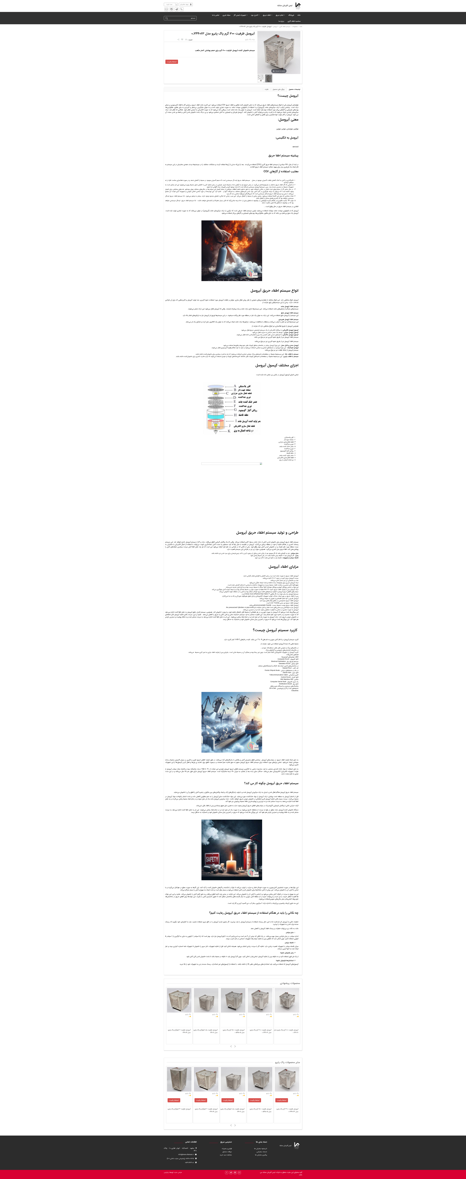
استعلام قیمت (171, 61)
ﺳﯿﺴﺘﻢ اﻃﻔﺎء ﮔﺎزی (284, 26)
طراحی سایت (177, 1172)
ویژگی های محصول (278, 89)
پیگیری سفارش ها (261, 1155)
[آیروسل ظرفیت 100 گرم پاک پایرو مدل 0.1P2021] (287, 1079)
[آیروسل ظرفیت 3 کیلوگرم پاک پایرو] (179, 1000)
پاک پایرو (188, 1093)
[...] (261, 78)
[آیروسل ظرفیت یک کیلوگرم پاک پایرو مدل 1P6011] (233, 1000)
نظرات (266, 89)
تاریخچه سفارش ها (260, 1148)
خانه (301, 26)
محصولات (295, 26)
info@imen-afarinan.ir (186, 1154)
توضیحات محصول (294, 89)
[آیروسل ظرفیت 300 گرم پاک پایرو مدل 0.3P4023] (233, 1079)
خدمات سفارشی (262, 1151)
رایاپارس (166, 1172)
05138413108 (189, 1162)
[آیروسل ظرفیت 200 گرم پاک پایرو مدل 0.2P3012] (287, 1000)
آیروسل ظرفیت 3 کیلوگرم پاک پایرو (179, 1030)
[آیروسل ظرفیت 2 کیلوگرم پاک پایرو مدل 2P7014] (206, 1000)
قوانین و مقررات (227, 1148)
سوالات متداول (227, 1151)
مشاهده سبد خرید (226, 1155)
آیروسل (275, 26)
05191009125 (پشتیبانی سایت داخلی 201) (180, 1158)
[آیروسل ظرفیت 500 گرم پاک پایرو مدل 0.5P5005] (260, 1000)
